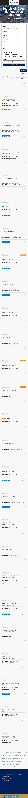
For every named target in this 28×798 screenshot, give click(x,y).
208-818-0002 (6, 776)
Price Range (5, 44)
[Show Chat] (10, 796)
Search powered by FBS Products (14, 766)
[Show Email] (13, 796)
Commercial (15, 56)
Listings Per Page (6, 78)
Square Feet (5, 39)
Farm (21, 56)
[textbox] (14, 28)
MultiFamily (14, 54)
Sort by (14, 78)
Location (4, 26)
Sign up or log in (23, 70)
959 (19, 745)
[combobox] (14, 28)
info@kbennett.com (7, 778)
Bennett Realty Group (7, 780)
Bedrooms (5, 31)
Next (23, 745)
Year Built (5, 48)
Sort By (4, 59)
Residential (7, 54)
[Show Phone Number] (15, 796)
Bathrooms (5, 35)
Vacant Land (7, 56)
